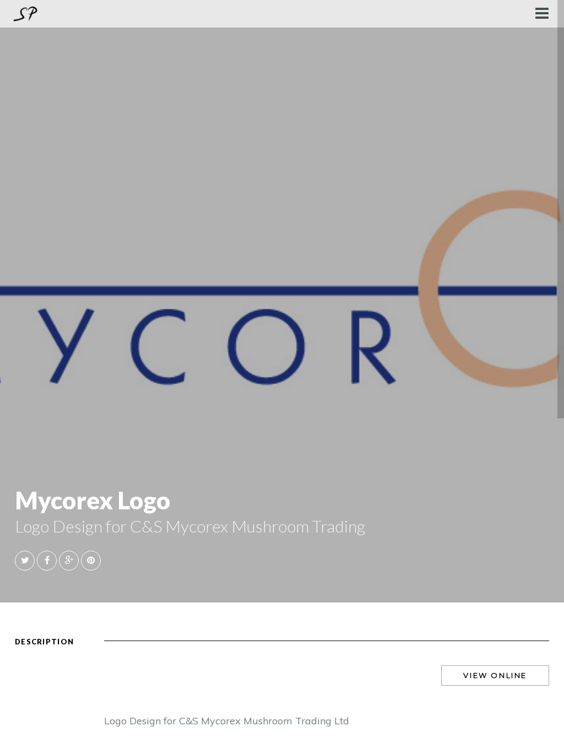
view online (495, 675)
